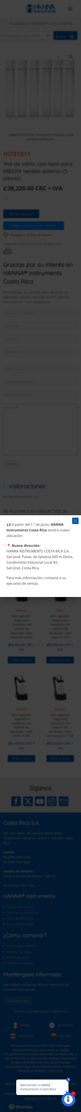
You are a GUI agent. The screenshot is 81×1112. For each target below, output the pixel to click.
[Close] (75, 520)
